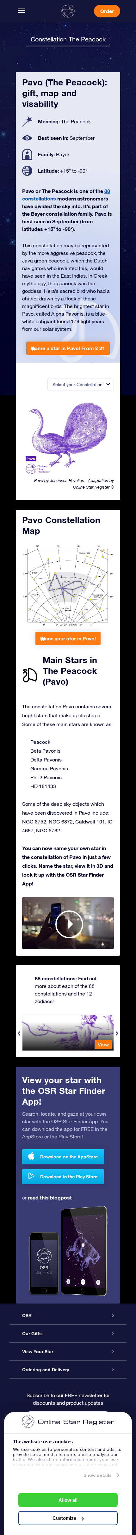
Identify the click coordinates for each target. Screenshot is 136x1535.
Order (107, 11)
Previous (19, 1033)
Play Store (70, 1136)
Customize (64, 1518)
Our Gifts (32, 1333)
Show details (97, 1475)
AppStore (32, 1136)
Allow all (68, 1500)
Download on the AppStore (69, 1156)
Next (117, 1033)
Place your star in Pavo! (68, 638)
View (103, 1044)
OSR (27, 1315)
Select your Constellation (77, 384)
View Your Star (37, 1351)
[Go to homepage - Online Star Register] (68, 11)
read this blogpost (50, 1197)
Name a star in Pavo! (68, 348)
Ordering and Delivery (45, 1369)
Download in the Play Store (68, 1176)
